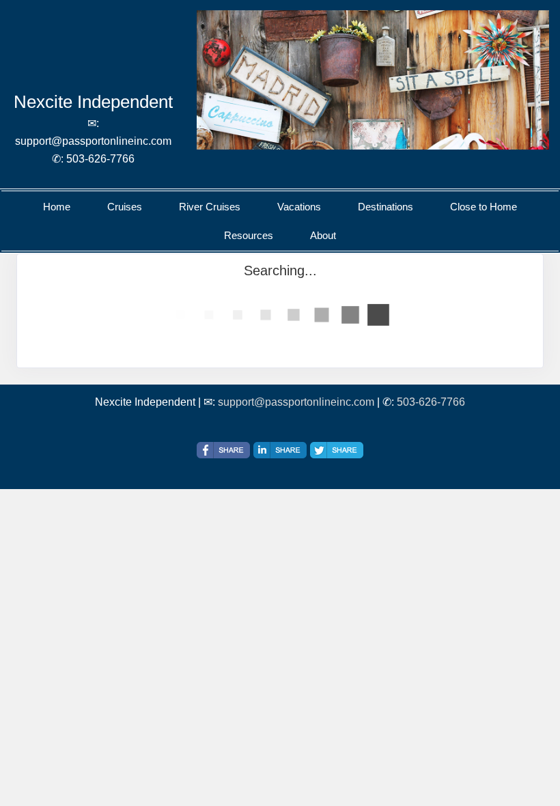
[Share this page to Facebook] (223, 450)
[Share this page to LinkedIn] (280, 450)
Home (56, 206)
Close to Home (483, 206)
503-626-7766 (431, 402)
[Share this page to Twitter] (336, 450)
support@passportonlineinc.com (296, 402)
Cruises (124, 206)
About (323, 235)
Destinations (385, 206)
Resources (248, 235)
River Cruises (209, 206)
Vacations (299, 206)
